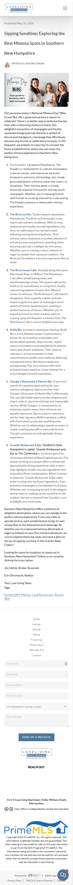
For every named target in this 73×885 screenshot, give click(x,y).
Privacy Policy (14, 880)
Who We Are (36, 650)
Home (36, 619)
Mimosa (26, 594)
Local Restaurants (43, 594)
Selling (36, 634)
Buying (36, 629)
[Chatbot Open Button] (63, 875)
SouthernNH (12, 594)
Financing (36, 639)
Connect (36, 655)
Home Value (36, 644)
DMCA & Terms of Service (39, 880)
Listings (36, 624)
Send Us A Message (36, 737)
